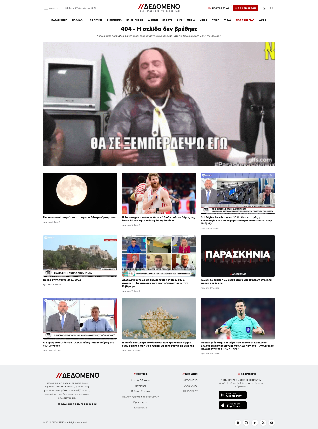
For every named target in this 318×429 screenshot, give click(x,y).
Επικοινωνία (140, 407)
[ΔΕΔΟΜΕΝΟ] (77, 375)
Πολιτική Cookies (140, 391)
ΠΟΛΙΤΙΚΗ (96, 20)
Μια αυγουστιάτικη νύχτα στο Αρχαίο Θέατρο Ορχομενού (79, 217)
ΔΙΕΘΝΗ (153, 20)
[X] (263, 422)
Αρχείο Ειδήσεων (140, 380)
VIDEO (204, 20)
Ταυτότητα (140, 386)
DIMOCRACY (190, 391)
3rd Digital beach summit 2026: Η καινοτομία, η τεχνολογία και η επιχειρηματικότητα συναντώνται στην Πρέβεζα (236, 220)
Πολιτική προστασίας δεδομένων (140, 397)
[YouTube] (271, 422)
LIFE (179, 20)
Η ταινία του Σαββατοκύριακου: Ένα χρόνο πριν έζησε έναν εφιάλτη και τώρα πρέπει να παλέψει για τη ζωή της (158, 344)
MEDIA (191, 20)
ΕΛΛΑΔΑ (77, 20)
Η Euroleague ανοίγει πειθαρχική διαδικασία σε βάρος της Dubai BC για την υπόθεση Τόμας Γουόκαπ (158, 219)
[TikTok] (254, 422)
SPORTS (167, 20)
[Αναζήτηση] (271, 8)
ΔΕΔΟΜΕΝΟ (190, 380)
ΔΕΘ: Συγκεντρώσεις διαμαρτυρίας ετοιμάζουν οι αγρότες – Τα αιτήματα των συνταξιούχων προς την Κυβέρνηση (155, 283)
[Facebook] (238, 422)
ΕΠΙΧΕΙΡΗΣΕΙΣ (134, 20)
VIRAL (227, 20)
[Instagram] (246, 422)
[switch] (264, 8)
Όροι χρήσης (140, 402)
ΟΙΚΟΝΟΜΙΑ (114, 20)
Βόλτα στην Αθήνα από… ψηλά (62, 279)
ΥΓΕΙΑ (215, 20)
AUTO (263, 20)
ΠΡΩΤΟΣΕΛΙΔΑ (245, 20)
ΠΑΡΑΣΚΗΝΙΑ (59, 20)
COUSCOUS (190, 386)
